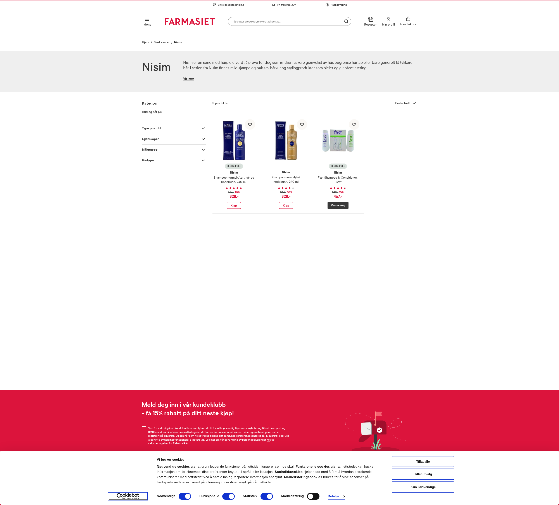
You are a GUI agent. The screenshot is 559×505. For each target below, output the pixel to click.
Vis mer (188, 79)
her (268, 439)
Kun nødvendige (423, 487)
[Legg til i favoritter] (250, 124)
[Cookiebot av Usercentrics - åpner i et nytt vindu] (128, 496)
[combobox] (289, 21)
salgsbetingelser (158, 443)
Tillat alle (423, 461)
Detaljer (334, 496)
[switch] (228, 496)
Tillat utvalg (423, 474)
